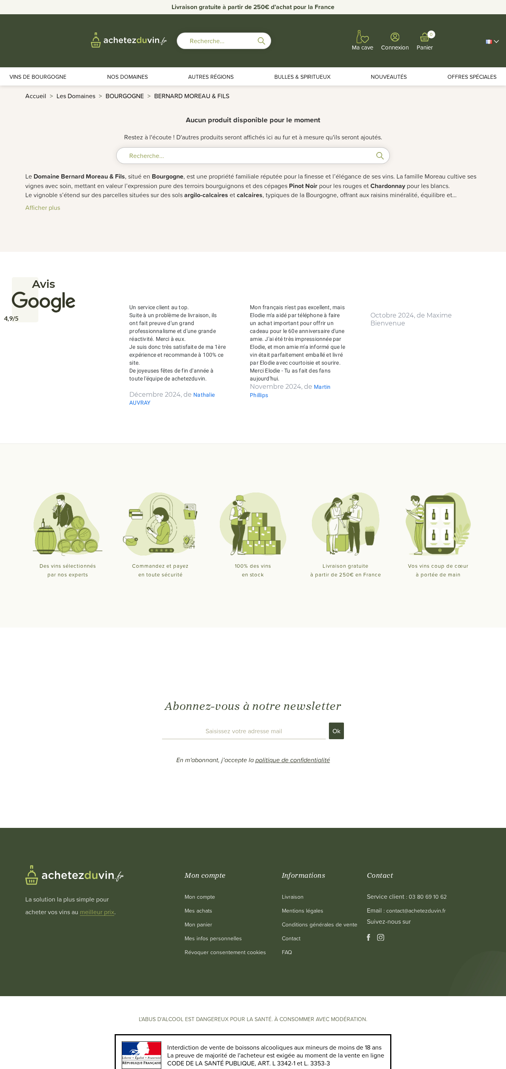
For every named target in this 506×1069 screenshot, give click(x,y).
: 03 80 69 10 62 (426, 896)
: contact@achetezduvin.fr (414, 910)
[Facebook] (369, 938)
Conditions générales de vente (319, 924)
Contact (291, 938)
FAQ (287, 952)
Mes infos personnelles (213, 938)
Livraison (293, 896)
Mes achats (198, 910)
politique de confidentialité (292, 759)
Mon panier (198, 924)
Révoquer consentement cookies (225, 952)
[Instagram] (380, 938)
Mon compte (200, 896)
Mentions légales (302, 910)
